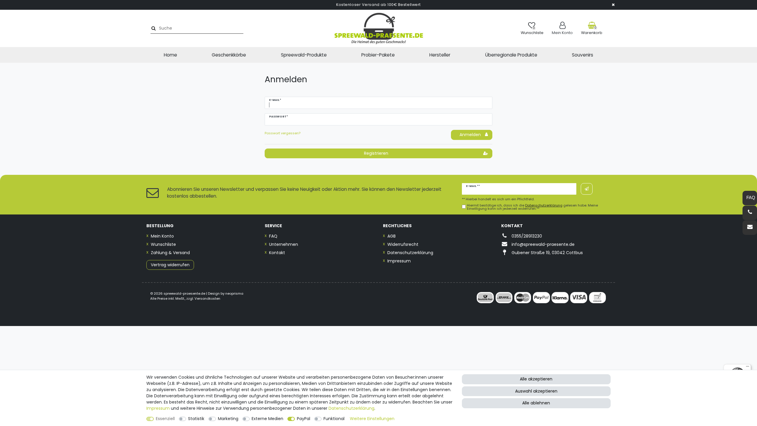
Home (170, 55)
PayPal (303, 419)
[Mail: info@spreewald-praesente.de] (750, 227)
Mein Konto (162, 236)
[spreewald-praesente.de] (378, 28)
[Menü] (747, 367)
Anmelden (470, 135)
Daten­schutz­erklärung (351, 408)
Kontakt (277, 253)
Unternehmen (283, 244)
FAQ (273, 236)
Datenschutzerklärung (410, 253)
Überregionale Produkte (511, 55)
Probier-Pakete (378, 55)
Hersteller (439, 55)
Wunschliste (163, 244)
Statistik (196, 419)
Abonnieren (587, 189)
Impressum (399, 261)
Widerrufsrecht (402, 244)
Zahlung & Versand (170, 253)
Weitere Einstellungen (372, 419)
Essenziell (165, 419)
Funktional (333, 419)
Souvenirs (582, 55)
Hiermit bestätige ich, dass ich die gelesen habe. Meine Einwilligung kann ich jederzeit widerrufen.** (532, 207)
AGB (391, 236)
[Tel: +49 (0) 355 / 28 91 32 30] (750, 213)
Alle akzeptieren (536, 379)
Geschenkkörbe (229, 55)
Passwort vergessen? (282, 133)
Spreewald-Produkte (304, 55)
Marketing (228, 419)
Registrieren (376, 153)
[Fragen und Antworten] (750, 198)
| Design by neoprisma (224, 293)
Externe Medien (267, 419)
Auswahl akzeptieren (536, 391)
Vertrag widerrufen (170, 265)
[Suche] (153, 28)
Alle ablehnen (536, 403)
